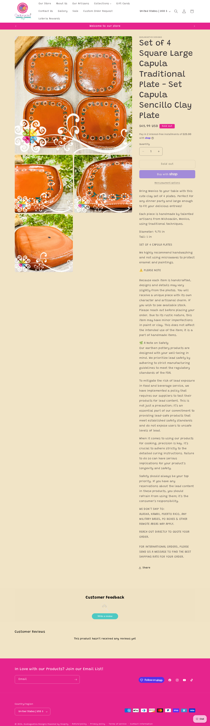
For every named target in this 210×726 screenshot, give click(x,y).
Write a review (105, 616)
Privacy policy (97, 724)
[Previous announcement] (15, 26)
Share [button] (146, 568)
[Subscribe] (76, 679)
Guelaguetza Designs (35, 724)
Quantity (144, 144)
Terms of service (117, 724)
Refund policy (79, 724)
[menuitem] (44, 4)
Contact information (141, 724)
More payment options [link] (167, 183)
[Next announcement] (194, 26)
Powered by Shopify (58, 724)
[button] (176, 11)
